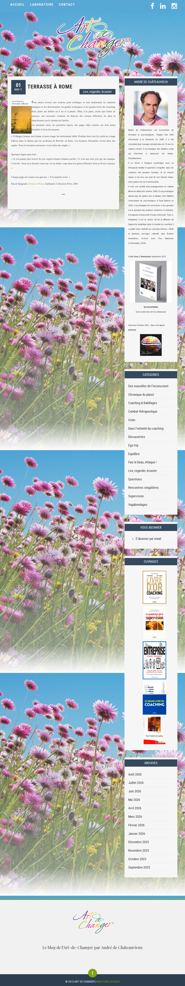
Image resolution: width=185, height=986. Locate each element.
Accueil (17, 4)
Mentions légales (108, 981)
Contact (67, 4)
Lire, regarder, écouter (97, 92)
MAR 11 (18, 86)
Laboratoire (41, 4)
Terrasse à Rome (49, 86)
